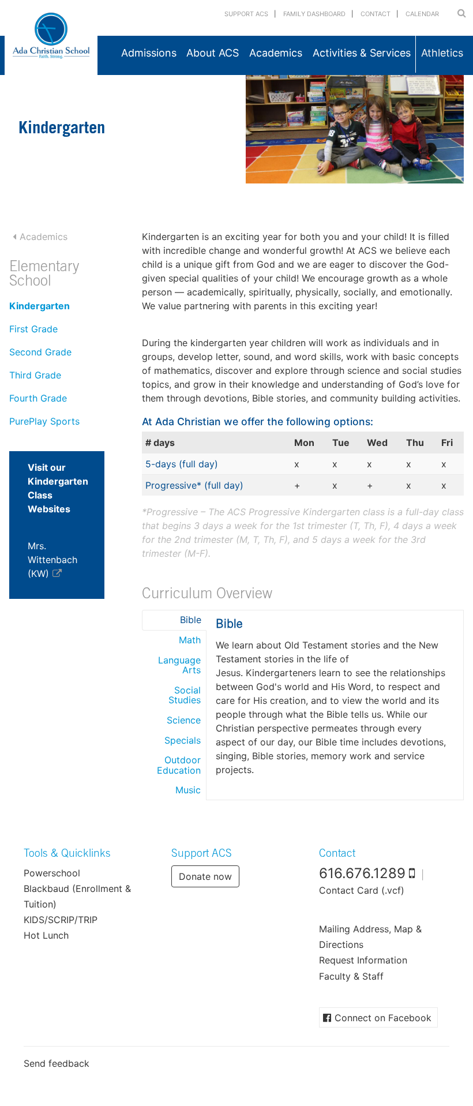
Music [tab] (188, 790)
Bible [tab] (190, 619)
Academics (43, 236)
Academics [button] (275, 53)
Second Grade (40, 352)
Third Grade (35, 375)
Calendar (422, 14)
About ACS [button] (212, 53)
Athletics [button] (442, 53)
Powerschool (52, 873)
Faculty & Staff (351, 976)
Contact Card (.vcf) (361, 890)
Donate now (205, 876)
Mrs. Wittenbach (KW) (52, 559)
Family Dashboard (314, 14)
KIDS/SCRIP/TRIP (60, 919)
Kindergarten (39, 306)
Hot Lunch (46, 935)
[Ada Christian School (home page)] (51, 37)
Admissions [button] (149, 53)
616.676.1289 (362, 873)
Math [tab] (190, 640)
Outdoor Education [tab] (179, 765)
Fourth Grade (38, 398)
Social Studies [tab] (184, 695)
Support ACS (246, 14)
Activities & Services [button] (362, 53)
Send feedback (56, 1063)
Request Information (363, 960)
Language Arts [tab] (179, 665)
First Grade (33, 329)
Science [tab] (184, 720)
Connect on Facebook (383, 1017)
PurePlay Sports (44, 421)
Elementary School (44, 275)
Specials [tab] (182, 740)
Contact (376, 14)
